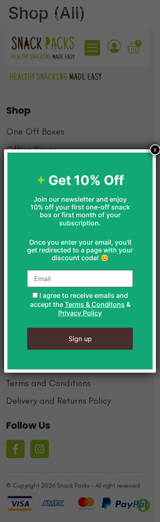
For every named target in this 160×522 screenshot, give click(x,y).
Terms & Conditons (95, 304)
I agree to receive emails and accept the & (80, 304)
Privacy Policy (80, 313)
